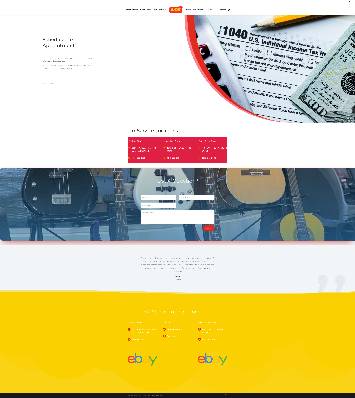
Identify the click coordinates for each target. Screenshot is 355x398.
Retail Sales (145, 10)
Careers (222, 10)
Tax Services (210, 10)
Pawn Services (131, 10)
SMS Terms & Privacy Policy (153, 395)
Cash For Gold (159, 10)
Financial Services (194, 10)
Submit (209, 228)
